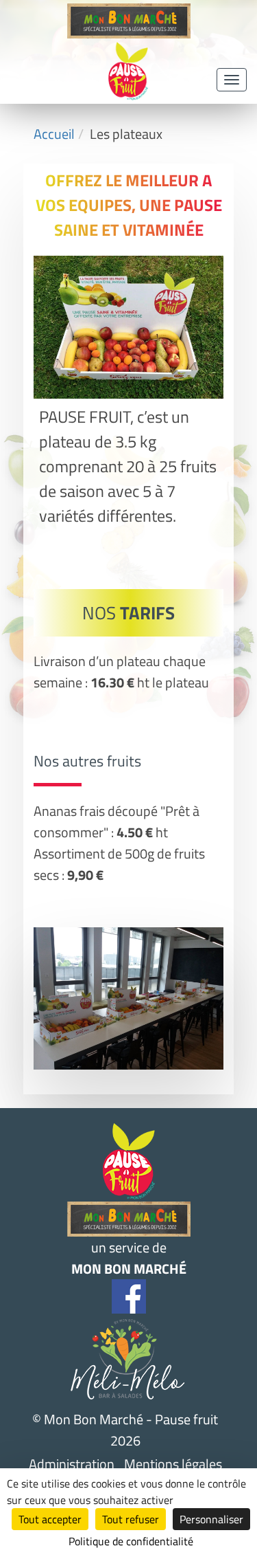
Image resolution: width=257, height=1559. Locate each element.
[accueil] (129, 33)
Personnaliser (211, 1519)
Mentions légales (173, 1463)
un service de (128, 1258)
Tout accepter (50, 1519)
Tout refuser (130, 1519)
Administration (71, 1463)
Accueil (54, 133)
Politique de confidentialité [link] (131, 1541)
